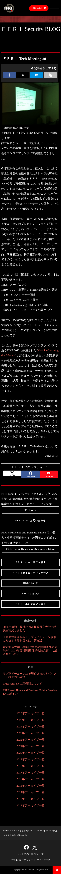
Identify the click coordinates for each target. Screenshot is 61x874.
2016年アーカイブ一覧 (30, 779)
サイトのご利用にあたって (30, 854)
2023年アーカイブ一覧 (30, 733)
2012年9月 (53, 831)
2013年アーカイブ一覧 (30, 798)
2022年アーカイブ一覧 (30, 739)
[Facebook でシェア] (9, 75)
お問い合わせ (37, 8)
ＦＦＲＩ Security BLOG (30, 29)
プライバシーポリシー (22, 860)
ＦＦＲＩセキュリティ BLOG (24, 831)
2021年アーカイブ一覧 (30, 746)
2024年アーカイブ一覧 (30, 726)
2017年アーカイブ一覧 (30, 772)
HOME (6, 831)
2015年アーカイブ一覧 (30, 785)
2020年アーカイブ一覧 (30, 752)
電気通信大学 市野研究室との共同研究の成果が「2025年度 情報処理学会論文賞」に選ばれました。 (30, 651)
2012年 (42, 831)
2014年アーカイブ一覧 (30, 792)
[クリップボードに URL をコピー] (50, 75)
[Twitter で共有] (22, 75)
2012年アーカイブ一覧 (30, 805)
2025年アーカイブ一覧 (30, 720)
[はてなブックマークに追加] (36, 75)
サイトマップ (43, 860)
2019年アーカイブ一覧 (30, 759)
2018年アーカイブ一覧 (30, 766)
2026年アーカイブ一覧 (30, 713)
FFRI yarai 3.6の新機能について (22, 683)
